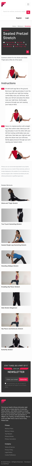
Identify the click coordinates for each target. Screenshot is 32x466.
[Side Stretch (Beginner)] (16, 299)
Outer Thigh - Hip (20, 46)
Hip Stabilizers (7, 46)
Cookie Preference (10, 455)
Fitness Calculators (10, 439)
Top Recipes (8, 434)
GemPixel (6, 463)
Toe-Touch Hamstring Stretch (11, 224)
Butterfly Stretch (7, 350)
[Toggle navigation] (28, 4)
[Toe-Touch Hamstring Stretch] (16, 215)
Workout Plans (9, 428)
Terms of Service (10, 447)
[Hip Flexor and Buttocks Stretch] (16, 320)
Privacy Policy (9, 449)
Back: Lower (12, 44)
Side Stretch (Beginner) (9, 308)
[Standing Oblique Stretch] (16, 257)
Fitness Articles (9, 436)
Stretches (6, 30)
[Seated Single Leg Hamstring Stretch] (16, 236)
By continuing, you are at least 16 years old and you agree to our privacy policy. (15, 385)
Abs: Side (20, 42)
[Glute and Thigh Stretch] (16, 194)
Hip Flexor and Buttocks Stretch (12, 329)
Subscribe (23, 379)
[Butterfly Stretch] (16, 341)
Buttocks (22, 44)
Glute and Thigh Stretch (9, 203)
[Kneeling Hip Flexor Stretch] (16, 278)
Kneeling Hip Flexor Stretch (10, 287)
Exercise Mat (10, 42)
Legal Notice (8, 452)
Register (19, 18)
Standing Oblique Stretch (9, 266)
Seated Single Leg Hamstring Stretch (13, 245)
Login (27, 18)
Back (4, 44)
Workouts (20, 26)
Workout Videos (9, 431)
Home (14, 26)
